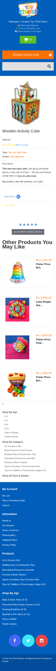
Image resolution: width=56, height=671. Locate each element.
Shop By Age (9, 412)
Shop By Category (12, 442)
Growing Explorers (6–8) (14, 609)
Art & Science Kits (12, 446)
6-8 (6, 424)
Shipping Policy (9, 540)
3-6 (6, 420)
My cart (6, 495)
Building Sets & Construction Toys (20, 454)
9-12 (6, 428)
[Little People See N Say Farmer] (19, 309)
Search (5, 505)
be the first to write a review (28, 232)
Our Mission (8, 525)
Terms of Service (10, 530)
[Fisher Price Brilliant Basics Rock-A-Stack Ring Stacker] (19, 272)
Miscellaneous (17, 156)
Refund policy (9, 535)
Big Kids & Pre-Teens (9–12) (16, 614)
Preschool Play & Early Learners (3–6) (21, 604)
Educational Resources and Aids (19, 458)
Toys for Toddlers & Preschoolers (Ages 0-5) (25, 470)
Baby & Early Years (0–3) (14, 599)
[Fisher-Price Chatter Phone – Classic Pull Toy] (19, 347)
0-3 (6, 416)
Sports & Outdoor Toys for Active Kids (22, 466)
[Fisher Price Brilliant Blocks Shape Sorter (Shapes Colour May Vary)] (19, 385)
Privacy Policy (9, 545)
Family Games (11, 436)
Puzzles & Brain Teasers (15, 462)
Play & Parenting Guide (13, 500)
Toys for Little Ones (17, 152)
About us (6, 520)
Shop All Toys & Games (15, 475)
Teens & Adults (11, 432)
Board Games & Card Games (18, 450)
